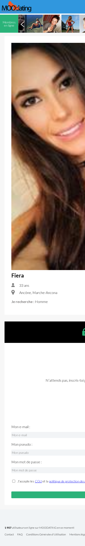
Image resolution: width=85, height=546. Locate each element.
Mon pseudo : (21, 444)
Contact (9, 534)
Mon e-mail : (20, 427)
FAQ (20, 534)
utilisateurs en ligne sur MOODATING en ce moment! (39, 527)
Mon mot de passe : (26, 462)
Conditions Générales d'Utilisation (46, 534)
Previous (22, 24)
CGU (38, 481)
